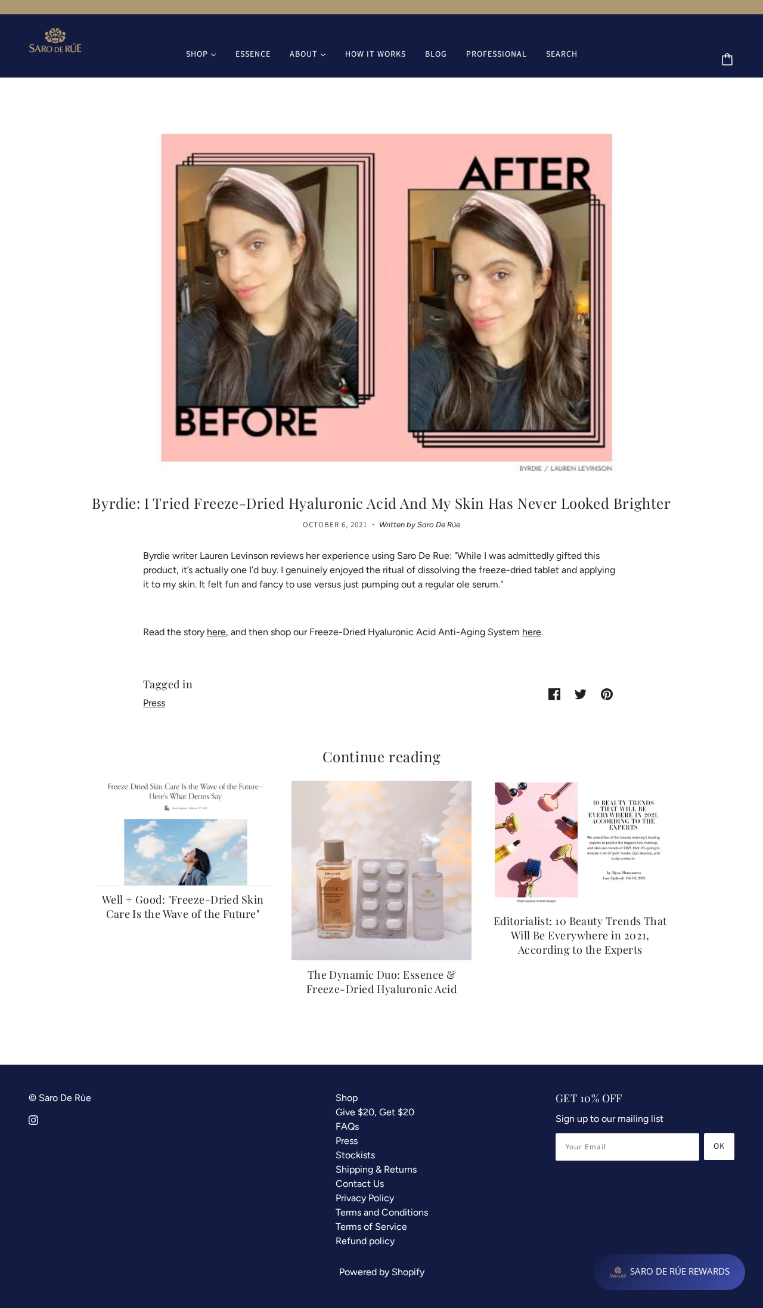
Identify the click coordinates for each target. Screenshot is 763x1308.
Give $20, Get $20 (375, 1112)
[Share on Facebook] (554, 694)
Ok (719, 1146)
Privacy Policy (365, 1198)
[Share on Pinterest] (607, 694)
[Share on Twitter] (580, 694)
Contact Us (360, 1183)
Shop (347, 1097)
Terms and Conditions (382, 1212)
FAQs (347, 1126)
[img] (33, 1119)
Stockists (355, 1155)
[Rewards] (669, 1272)
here (216, 632)
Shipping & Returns (376, 1169)
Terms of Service (371, 1226)
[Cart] (729, 60)
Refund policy (365, 1241)
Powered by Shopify (381, 1272)
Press (154, 703)
